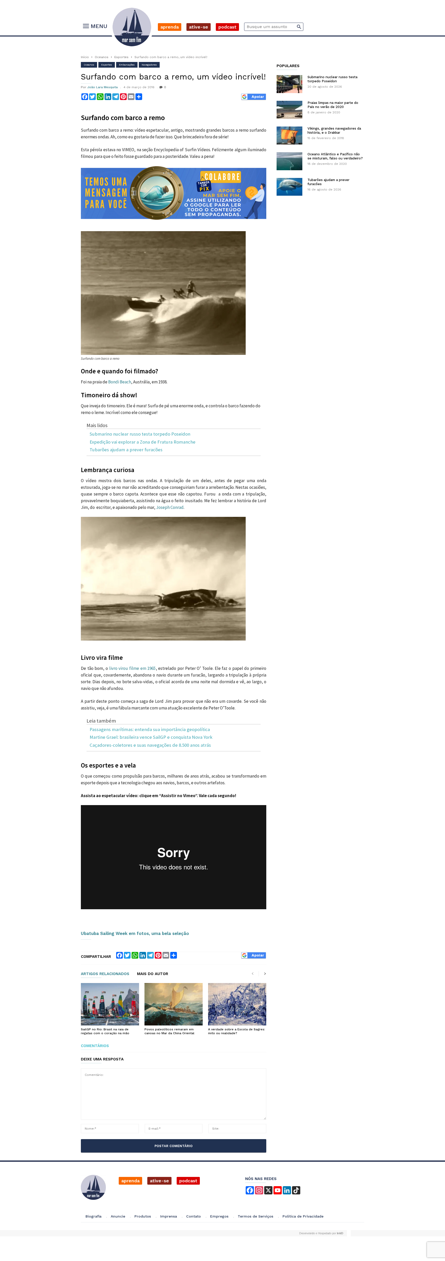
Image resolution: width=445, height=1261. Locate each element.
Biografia (93, 1216)
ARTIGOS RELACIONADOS (105, 974)
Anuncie (118, 1216)
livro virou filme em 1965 (132, 668)
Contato (193, 1216)
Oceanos (101, 57)
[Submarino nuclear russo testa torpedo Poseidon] (289, 84)
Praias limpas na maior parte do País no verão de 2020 (332, 105)
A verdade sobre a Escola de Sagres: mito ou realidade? (236, 1031)
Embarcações (127, 64)
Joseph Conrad (170, 507)
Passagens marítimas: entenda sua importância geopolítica (150, 729)
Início (85, 57)
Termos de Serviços (255, 1216)
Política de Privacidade (303, 1216)
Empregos (219, 1216)
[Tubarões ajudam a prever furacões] (289, 187)
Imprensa (168, 1216)
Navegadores (149, 64)
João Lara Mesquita (102, 87)
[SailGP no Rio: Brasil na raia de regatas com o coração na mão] (110, 1004)
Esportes (121, 57)
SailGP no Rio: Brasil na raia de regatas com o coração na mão (105, 1031)
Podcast (227, 27)
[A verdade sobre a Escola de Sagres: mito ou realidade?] (237, 1004)
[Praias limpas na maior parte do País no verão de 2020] (289, 110)
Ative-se (198, 27)
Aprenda (169, 27)
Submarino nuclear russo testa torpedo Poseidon (140, 434)
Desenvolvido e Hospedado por (321, 1233)
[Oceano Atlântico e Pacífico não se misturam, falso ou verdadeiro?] (289, 161)
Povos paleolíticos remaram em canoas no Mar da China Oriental (169, 1031)
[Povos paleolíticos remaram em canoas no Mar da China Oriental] (173, 1004)
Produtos (142, 1216)
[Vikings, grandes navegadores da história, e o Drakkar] (289, 136)
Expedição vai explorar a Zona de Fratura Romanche (142, 442)
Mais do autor (152, 974)
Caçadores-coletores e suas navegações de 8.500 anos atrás (150, 745)
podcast (188, 1180)
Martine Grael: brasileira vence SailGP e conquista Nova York (151, 737)
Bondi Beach (119, 382)
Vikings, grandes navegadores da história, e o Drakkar (334, 130)
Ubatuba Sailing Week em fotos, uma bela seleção (135, 933)
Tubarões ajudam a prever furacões (126, 450)
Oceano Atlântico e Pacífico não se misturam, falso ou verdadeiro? (335, 156)
